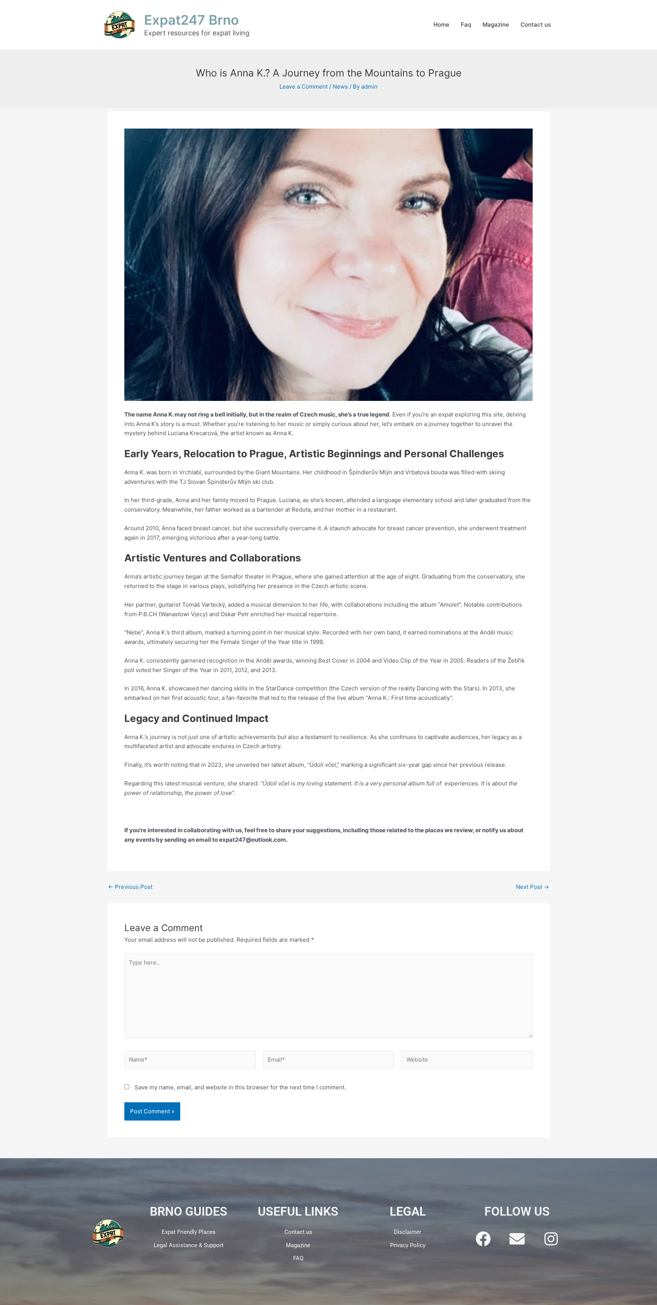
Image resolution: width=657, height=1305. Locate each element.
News (340, 86)
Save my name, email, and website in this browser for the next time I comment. (240, 1087)
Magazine (495, 24)
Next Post (532, 887)
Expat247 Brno (191, 20)
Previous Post (130, 887)
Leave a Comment (303, 86)
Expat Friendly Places (189, 1232)
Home (441, 24)
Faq (466, 24)
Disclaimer (407, 1232)
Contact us (536, 24)
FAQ (298, 1258)
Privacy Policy (407, 1245)
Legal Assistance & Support (189, 1245)
